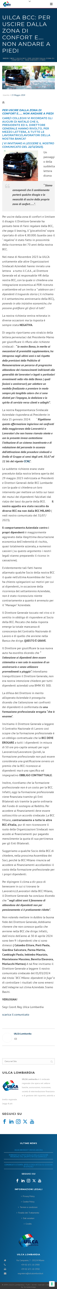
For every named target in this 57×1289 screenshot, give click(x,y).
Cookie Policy (28, 1201)
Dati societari (28, 1218)
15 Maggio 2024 (18, 95)
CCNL (27, 461)
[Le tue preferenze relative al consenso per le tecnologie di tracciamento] (52, 1284)
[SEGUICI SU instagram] (28, 1181)
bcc (12, 58)
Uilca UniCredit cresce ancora (28, 1150)
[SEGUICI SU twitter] (34, 1181)
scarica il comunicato (15, 1014)
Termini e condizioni (28, 1207)
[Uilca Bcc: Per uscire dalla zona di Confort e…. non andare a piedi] (28, 78)
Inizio (6, 58)
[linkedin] (11, 1121)
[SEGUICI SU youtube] (39, 1181)
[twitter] (25, 1121)
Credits (29, 1223)
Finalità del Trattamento (28, 1212)
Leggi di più (7, 1103)
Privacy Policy (29, 1196)
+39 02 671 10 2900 (30, 1264)
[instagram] (18, 1121)
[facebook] (4, 1121)
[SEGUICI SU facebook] (17, 1181)
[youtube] (32, 1121)
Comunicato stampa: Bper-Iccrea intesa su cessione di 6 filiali (28, 1165)
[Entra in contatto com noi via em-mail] (15, 1039)
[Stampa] (4, 102)
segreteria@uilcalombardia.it (30, 1273)
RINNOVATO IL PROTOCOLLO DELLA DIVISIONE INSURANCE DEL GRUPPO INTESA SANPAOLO (28, 1156)
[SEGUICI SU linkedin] (23, 1181)
